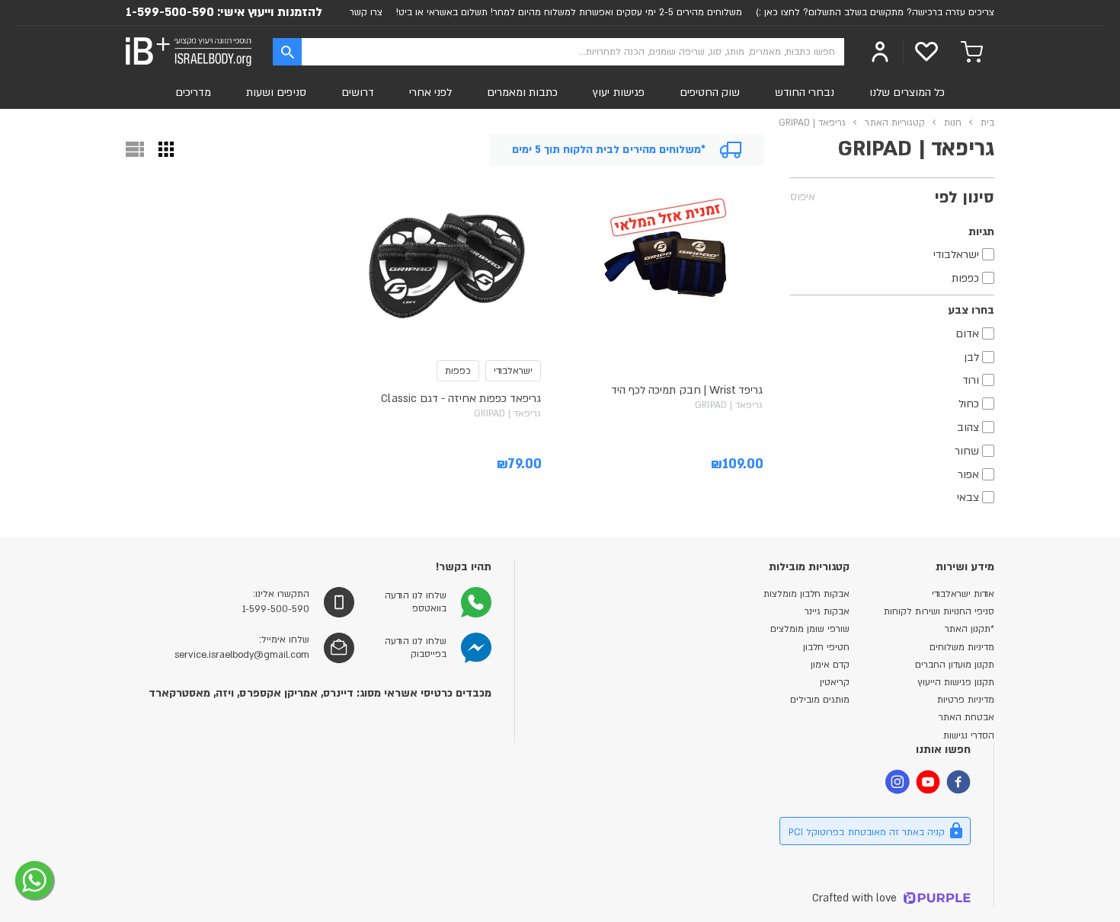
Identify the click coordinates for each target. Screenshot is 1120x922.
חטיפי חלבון (826, 647)
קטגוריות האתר (894, 122)
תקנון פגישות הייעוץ (955, 682)
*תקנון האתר (969, 629)
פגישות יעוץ (618, 92)
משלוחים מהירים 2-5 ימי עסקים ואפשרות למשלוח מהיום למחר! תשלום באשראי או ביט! (569, 12)
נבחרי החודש (804, 92)
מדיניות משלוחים (962, 647)
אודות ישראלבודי (963, 594)
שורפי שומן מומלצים (810, 629)
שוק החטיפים (710, 92)
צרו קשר (366, 12)
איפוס (802, 197)
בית (987, 122)
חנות (953, 122)
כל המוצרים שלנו (906, 92)
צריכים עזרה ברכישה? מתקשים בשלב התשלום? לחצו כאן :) (875, 12)
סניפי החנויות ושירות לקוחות (939, 611)
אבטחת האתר (966, 717)
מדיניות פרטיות (965, 700)
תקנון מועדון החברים (954, 665)
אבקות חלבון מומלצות (806, 594)
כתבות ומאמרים (522, 92)
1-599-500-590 (170, 12)
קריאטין (835, 682)
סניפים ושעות (276, 92)
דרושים (357, 92)
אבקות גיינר (827, 611)
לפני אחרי (430, 92)
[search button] (287, 51)
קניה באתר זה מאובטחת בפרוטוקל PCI (867, 832)
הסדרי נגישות (968, 735)
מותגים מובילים (820, 700)
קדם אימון (830, 665)
